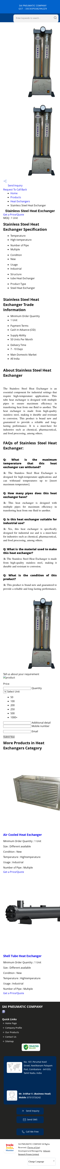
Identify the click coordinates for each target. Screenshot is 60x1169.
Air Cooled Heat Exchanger (22, 835)
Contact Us (10, 1036)
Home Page (11, 1023)
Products (15, 197)
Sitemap (9, 1041)
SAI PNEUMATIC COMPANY (33, 7)
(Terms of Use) (33, 1147)
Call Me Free (32, 1131)
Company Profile (13, 1027)
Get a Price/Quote (13, 214)
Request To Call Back (15, 189)
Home (14, 193)
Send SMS (32, 1119)
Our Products (12, 1032)
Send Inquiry (14, 185)
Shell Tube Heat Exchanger (22, 956)
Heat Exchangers (20, 201)
